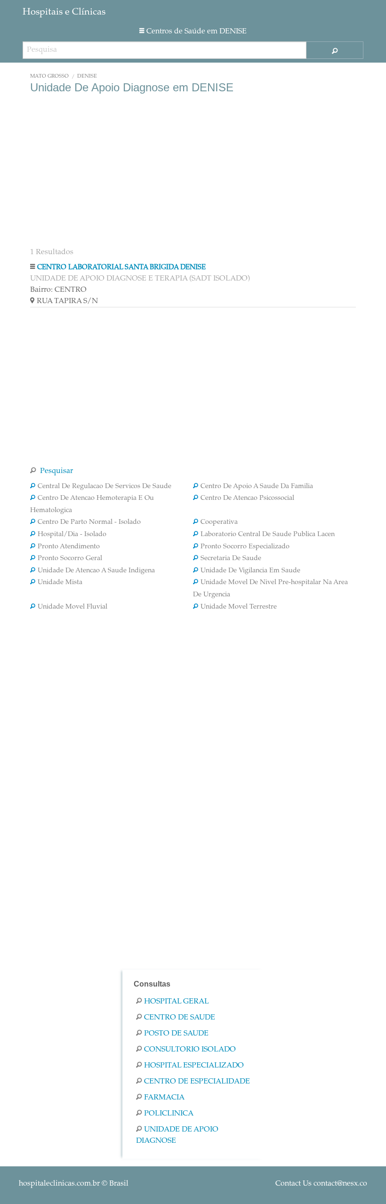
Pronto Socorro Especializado (245, 547)
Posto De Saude (176, 1033)
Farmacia (164, 1097)
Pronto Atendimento (69, 547)
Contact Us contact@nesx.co (321, 1184)
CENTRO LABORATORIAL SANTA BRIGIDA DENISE (121, 267)
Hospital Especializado (194, 1065)
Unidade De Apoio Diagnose (177, 1135)
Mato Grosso (49, 76)
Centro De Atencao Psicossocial (247, 498)
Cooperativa (219, 522)
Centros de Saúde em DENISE (196, 31)
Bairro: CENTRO (58, 290)
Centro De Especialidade (197, 1081)
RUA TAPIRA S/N (67, 301)
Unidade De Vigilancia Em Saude (250, 571)
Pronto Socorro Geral (70, 558)
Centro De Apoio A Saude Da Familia (257, 486)
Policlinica (168, 1113)
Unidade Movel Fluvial (72, 607)
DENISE (87, 76)
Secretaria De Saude (231, 558)
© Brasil (74, 1184)
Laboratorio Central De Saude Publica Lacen (268, 534)
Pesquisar (55, 471)
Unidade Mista (60, 582)
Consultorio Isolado (190, 1049)
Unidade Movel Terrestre (239, 607)
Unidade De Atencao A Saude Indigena (96, 571)
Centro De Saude (179, 1017)
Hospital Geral (176, 1001)
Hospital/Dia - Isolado (72, 534)
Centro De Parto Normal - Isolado (89, 522)
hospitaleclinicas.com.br (59, 1184)
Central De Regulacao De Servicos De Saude (104, 486)
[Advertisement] (193, 169)
